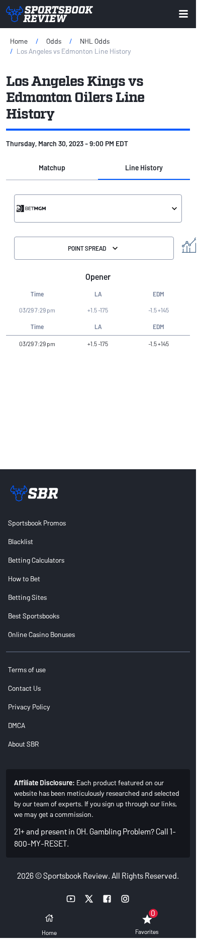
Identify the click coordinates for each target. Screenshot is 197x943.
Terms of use (27, 669)
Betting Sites (27, 597)
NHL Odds (95, 41)
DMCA (16, 725)
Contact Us (24, 688)
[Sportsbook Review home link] (34, 493)
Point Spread (87, 248)
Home (19, 41)
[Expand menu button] (183, 14)
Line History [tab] (144, 167)
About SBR (23, 744)
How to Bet (24, 578)
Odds (53, 41)
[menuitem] (98, 522)
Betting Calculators (36, 560)
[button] (52, 168)
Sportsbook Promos (37, 522)
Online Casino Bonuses (41, 634)
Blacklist (20, 541)
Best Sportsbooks (33, 615)
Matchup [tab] (52, 167)
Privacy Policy (29, 706)
